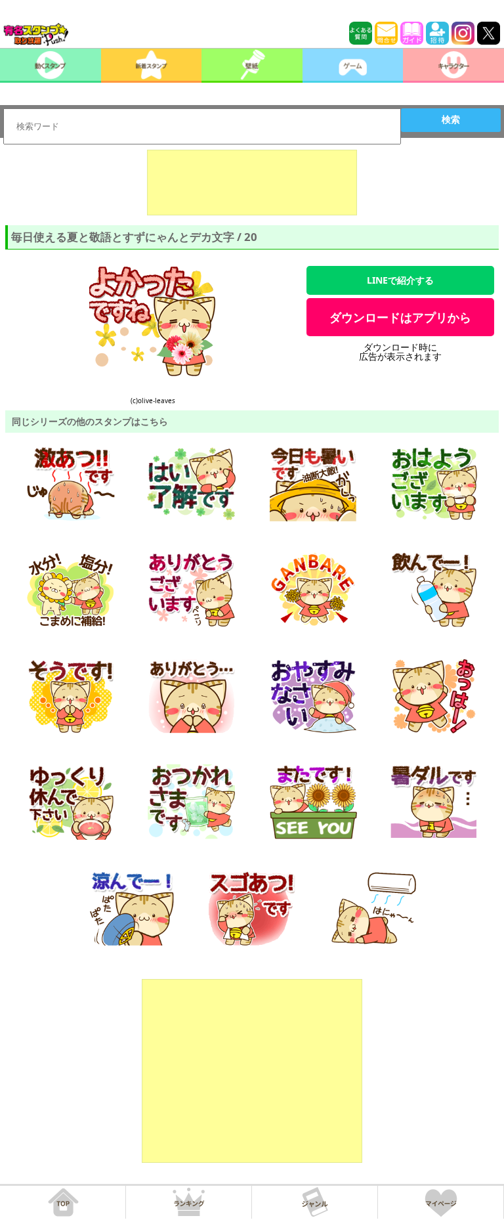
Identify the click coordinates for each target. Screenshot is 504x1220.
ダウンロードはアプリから (400, 317)
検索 (451, 119)
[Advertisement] (252, 182)
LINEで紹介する (400, 280)
